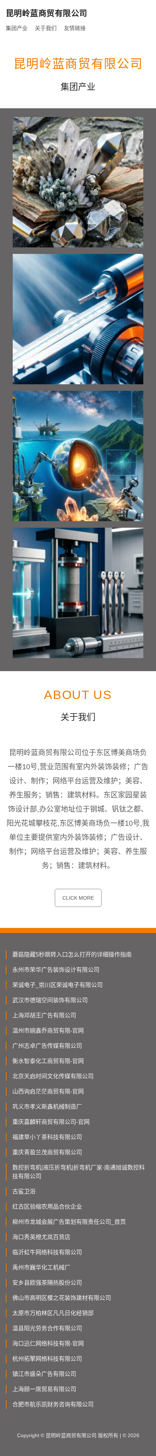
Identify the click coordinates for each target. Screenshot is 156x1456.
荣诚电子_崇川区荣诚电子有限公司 (57, 985)
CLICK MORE (78, 898)
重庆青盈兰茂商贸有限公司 (47, 1152)
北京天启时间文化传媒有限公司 (53, 1076)
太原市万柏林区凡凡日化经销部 (53, 1313)
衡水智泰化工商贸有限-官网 (48, 1061)
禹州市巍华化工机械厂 (41, 1267)
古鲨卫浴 (24, 1191)
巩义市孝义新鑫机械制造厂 (47, 1107)
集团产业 (17, 28)
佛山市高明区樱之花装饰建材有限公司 (61, 1298)
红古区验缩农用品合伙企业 (47, 1207)
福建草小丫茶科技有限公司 (47, 1137)
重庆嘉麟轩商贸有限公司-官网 (51, 1122)
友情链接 (75, 28)
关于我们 (46, 28)
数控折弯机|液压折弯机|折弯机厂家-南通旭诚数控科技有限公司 (78, 1171)
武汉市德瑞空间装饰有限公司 (50, 1000)
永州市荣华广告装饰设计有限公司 (55, 970)
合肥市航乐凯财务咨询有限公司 (53, 1404)
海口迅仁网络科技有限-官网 (48, 1343)
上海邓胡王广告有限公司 (44, 1015)
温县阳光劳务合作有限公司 (47, 1328)
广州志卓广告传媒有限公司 (47, 1046)
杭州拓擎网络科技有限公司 (47, 1359)
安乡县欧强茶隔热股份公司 (47, 1283)
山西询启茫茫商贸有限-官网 (48, 1091)
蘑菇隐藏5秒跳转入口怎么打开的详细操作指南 (72, 954)
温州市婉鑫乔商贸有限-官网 (48, 1031)
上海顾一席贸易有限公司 (44, 1389)
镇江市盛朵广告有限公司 (44, 1374)
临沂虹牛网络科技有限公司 (47, 1252)
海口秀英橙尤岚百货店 (41, 1237)
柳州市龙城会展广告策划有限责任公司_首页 (69, 1222)
